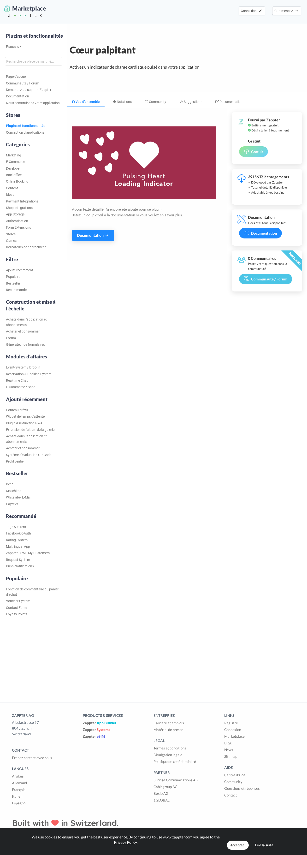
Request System (18, 560)
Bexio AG (161, 793)
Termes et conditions (170, 748)
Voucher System (18, 601)
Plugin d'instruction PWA (24, 423)
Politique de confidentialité (175, 761)
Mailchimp (13, 491)
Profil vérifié (15, 461)
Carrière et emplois (169, 723)
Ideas (10, 194)
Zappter (99, 723)
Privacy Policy (125, 842)
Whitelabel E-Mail (18, 497)
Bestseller (13, 283)
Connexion (249, 11)
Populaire (13, 277)
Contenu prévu (17, 410)
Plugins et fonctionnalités (34, 36)
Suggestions (192, 102)
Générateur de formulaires (25, 344)
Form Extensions (18, 227)
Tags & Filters (16, 527)
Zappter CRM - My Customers (28, 553)
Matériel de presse (168, 729)
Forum (11, 338)
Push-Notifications (20, 566)
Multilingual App (18, 546)
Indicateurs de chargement (26, 247)
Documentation (17, 96)
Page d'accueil (16, 76)
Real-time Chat (17, 380)
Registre (231, 723)
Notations (124, 102)
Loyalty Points (16, 614)
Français (13, 46)
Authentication (17, 221)
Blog (227, 743)
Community (157, 102)
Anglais (18, 776)
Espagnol (19, 803)
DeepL (10, 484)
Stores (11, 234)
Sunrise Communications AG (176, 780)
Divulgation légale (168, 755)
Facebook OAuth (18, 533)
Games (11, 241)
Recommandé (16, 290)
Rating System (17, 540)
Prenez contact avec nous (32, 757)
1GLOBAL (162, 800)
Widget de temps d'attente (25, 416)
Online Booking (17, 181)
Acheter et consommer (23, 331)
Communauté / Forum (22, 83)
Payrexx (12, 504)
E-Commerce (15, 162)
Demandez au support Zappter (28, 90)
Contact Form (16, 608)
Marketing (13, 155)
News (228, 750)
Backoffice (14, 175)
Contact (230, 795)
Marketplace (234, 736)
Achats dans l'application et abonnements (26, 322)
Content (12, 188)
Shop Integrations (19, 208)
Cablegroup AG (165, 786)
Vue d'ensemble (87, 102)
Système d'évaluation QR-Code (28, 455)
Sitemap (230, 756)
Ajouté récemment (19, 270)
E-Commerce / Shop (20, 387)
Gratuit (257, 151)
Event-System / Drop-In (23, 367)
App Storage (15, 214)
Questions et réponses (242, 788)
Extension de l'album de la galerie (30, 430)
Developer (13, 168)
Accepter (237, 845)
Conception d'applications (25, 132)
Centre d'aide (234, 775)
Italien (17, 796)
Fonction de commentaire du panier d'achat (32, 591)
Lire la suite (264, 845)
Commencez (284, 11)
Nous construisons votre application (33, 103)
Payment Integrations (22, 201)
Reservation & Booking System (28, 374)
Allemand (19, 783)
